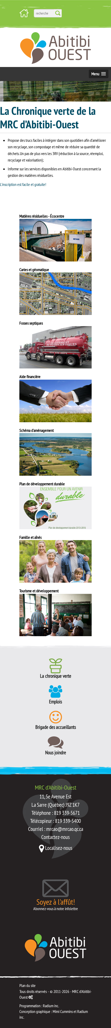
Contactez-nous (55, 837)
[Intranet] (30, 997)
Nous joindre (55, 752)
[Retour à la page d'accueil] (55, 947)
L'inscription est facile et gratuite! (23, 184)
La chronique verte (55, 675)
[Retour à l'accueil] (24, 12)
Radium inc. (51, 1005)
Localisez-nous (58, 847)
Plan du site (27, 985)
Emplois (55, 701)
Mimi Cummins (63, 1011)
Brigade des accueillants (55, 727)
